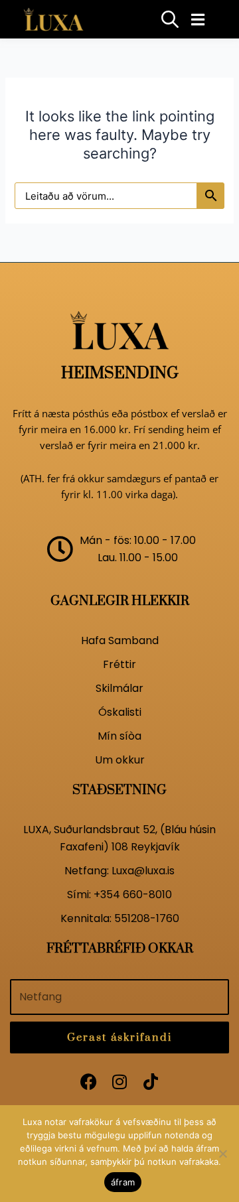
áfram (123, 1182)
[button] (197, 19)
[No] (222, 1153)
